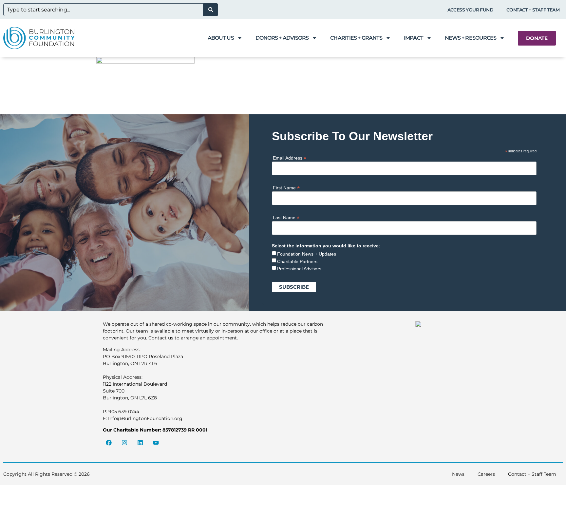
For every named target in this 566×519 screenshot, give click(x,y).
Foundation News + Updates (306, 254)
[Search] (210, 9)
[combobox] (103, 9)
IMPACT (413, 38)
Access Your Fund (470, 10)
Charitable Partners (297, 261)
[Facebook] (109, 443)
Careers (486, 474)
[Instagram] (124, 443)
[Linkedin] (140, 443)
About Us (221, 38)
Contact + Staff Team (532, 10)
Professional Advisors (299, 268)
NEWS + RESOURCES (471, 38)
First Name (286, 187)
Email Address (289, 158)
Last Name (286, 217)
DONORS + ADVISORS (282, 38)
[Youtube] (156, 443)
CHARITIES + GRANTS (356, 38)
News (458, 474)
